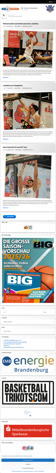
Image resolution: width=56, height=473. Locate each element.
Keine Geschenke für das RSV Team (15, 147)
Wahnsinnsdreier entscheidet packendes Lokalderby (20, 24)
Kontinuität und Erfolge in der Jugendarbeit (12, 343)
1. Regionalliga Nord (25, 26)
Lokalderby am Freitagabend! (13, 85)
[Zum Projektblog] (28, 448)
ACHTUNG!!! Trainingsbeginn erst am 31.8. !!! (12, 340)
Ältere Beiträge (10, 216)
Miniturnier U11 (7, 345)
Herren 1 (30, 26)
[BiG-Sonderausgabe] (28, 270)
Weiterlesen (5, 77)
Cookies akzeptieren (28, 460)
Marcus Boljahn (17, 26)
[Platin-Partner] (28, 431)
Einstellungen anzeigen (28, 468)
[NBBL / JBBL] (28, 227)
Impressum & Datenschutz (17, 471)
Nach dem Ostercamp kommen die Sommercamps (14, 347)
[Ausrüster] (28, 393)
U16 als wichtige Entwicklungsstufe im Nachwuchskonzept (15, 342)
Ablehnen (28, 464)
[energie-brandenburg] (28, 364)
